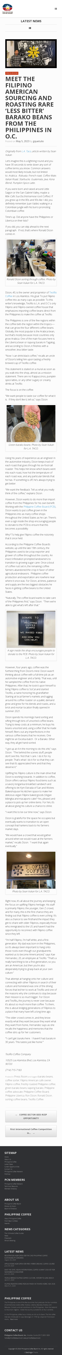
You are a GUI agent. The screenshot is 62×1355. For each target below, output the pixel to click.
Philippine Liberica (14, 1095)
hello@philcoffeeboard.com (14, 1338)
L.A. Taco (26, 151)
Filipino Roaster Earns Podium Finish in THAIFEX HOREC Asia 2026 (30, 1284)
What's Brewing (10, 1240)
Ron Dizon (31, 1095)
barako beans (45, 1076)
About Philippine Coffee (13, 1218)
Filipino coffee (12, 1084)
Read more (14, 1319)
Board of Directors (11, 1209)
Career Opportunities (12, 1167)
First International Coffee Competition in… (31, 1131)
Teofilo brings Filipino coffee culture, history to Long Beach (29, 1278)
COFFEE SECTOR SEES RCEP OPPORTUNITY (31, 1116)
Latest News (9, 1164)
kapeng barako (35, 1088)
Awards (7, 1223)
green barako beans (16, 1088)
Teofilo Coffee (35, 1099)
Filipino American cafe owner (35, 1080)
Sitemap (7, 1174)
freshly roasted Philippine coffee (38, 1084)
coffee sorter (12, 1080)
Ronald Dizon (44, 1095)
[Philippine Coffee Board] (8, 9)
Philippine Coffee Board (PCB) (39, 506)
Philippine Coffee (10, 1162)
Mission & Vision (10, 1206)
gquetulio (38, 141)
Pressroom (8, 1238)
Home (7, 1157)
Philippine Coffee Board (36, 1091)
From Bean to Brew (11, 1221)
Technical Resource (11, 1186)
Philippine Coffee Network (14, 1171)
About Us (8, 1159)
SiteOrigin (29, 1352)
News (6, 1236)
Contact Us (8, 1169)
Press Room (12, 73)
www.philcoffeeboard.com (31, 1338)
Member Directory (11, 1189)
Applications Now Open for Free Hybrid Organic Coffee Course (30, 1264)
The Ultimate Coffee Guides (14, 1233)
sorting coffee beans (16, 1099)
